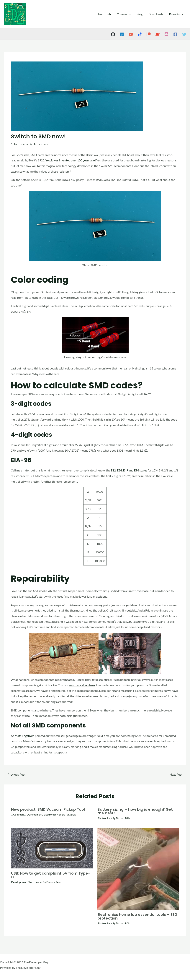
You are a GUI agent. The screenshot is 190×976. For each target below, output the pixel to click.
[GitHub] (113, 34)
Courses (122, 14)
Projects (174, 14)
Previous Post (14, 774)
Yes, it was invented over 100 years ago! (70, 160)
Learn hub (104, 14)
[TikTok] (140, 34)
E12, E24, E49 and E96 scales (129, 470)
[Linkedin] (122, 34)
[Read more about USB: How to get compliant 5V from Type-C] (52, 847)
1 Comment (18, 814)
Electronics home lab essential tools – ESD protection (137, 916)
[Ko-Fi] (157, 34)
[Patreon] (149, 34)
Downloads (155, 14)
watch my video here (82, 685)
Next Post (178, 774)
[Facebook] (175, 34)
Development (34, 814)
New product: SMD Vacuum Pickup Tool (48, 809)
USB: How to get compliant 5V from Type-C (50, 875)
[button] (129, 14)
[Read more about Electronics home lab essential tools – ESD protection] (138, 868)
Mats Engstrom (24, 735)
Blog (139, 14)
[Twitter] (184, 34)
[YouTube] (131, 34)
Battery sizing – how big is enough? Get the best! (135, 811)
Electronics (19, 144)
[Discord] (166, 34)
